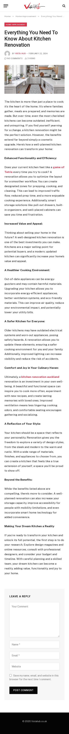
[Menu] (6, 6)
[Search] (63, 6)
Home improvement (15, 24)
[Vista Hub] (34, 6)
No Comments (14, 58)
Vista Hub (20, 53)
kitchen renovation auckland (40, 377)
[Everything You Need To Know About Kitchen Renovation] (34, 79)
